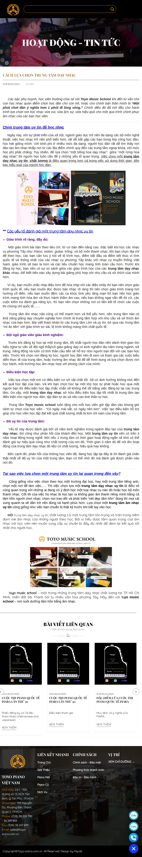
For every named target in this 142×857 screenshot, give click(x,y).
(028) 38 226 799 (21, 816)
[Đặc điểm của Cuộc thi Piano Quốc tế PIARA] (115, 664)
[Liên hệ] (133, 837)
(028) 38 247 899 (18, 825)
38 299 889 (10, 820)
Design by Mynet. (72, 851)
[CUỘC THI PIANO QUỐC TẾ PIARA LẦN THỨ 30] (21, 664)
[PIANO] (13, 9)
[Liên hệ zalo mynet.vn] (133, 826)
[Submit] (112, 9)
